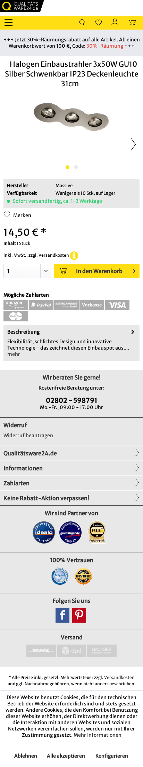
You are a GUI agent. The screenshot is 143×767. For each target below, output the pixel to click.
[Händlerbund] (59, 576)
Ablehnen (25, 756)
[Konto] (115, 23)
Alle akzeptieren (66, 756)
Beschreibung (23, 332)
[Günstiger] (71, 532)
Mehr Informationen (97, 735)
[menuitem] (10, 23)
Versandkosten (119, 677)
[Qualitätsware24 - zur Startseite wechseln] (22, 6)
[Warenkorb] (132, 23)
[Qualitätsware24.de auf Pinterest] (79, 615)
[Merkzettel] (99, 23)
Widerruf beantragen (28, 435)
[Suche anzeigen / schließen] (82, 23)
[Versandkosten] (74, 255)
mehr (13, 354)
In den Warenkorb (99, 270)
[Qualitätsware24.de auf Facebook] (62, 615)
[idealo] (44, 532)
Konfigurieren (111, 756)
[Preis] (97, 532)
